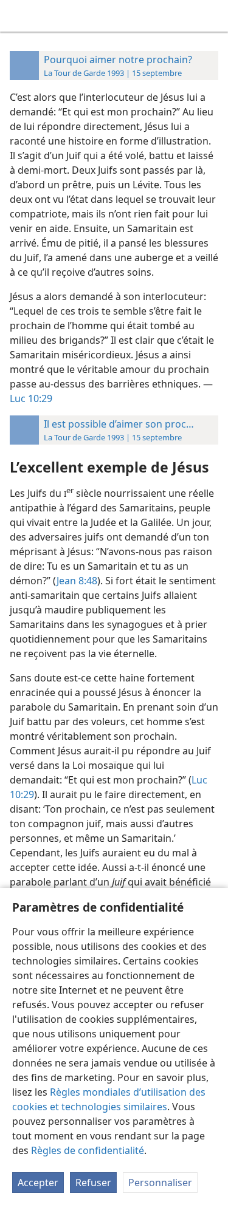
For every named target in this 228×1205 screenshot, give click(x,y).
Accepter (38, 1182)
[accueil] (18, 15)
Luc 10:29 (31, 398)
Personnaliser (160, 1182)
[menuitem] (18, 15)
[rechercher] (213, 16)
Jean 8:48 (77, 580)
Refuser (93, 1182)
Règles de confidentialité (87, 1150)
